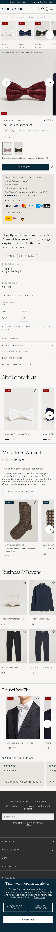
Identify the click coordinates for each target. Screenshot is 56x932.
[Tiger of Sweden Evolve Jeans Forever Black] (13, 665)
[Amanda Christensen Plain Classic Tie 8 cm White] (13, 616)
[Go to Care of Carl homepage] (13, 9)
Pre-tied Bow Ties (34, 53)
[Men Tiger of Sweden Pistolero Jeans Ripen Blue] (42, 646)
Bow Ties (20, 53)
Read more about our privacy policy (28, 824)
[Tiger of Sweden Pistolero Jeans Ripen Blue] (42, 665)
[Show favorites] (42, 8)
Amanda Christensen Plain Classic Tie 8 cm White (13, 618)
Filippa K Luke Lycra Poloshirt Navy (39, 618)
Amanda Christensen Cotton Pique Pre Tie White (8, 44)
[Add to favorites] (35, 391)
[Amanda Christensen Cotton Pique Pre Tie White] (8, 42)
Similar (19, 377)
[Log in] (39, 9)
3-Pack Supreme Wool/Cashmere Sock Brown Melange (20, 548)
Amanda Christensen (13, 121)
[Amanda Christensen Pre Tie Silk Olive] (42, 42)
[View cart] (47, 9)
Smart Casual (28, 256)
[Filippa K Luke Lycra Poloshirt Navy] (42, 616)
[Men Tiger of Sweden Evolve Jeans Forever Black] (13, 646)
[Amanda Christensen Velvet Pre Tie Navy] (25, 42)
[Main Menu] (51, 9)
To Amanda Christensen (17, 491)
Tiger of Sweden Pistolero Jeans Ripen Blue (41, 667)
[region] (28, 774)
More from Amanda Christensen (23, 456)
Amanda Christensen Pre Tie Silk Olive (41, 44)
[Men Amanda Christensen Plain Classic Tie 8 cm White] (13, 597)
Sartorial (11, 256)
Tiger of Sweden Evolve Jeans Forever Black (11, 667)
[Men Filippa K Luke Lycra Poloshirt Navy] (42, 597)
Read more (39, 897)
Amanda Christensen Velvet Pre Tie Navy (25, 44)
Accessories (8, 53)
